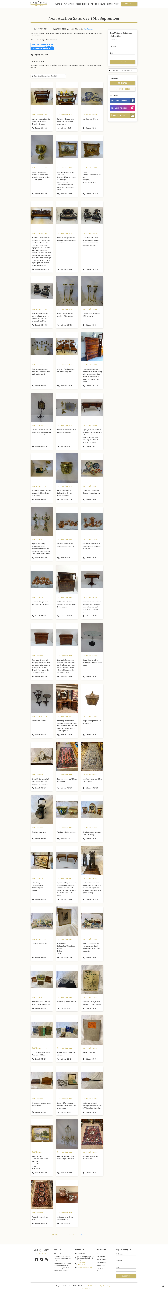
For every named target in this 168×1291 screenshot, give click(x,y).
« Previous (55, 1234)
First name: (113, 40)
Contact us (129, 4)
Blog (98, 1271)
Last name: (113, 46)
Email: (111, 53)
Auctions (58, 4)
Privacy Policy (98, 1286)
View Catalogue (88, 29)
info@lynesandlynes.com (85, 1267)
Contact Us (100, 1268)
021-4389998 (81, 1262)
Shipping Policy (113, 4)
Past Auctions (69, 4)
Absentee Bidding (82, 4)
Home (98, 1254)
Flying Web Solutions (86, 1288)
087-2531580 (81, 1265)
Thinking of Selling (98, 4)
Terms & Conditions (89, 1286)
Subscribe (123, 62)
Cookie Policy (106, 1286)
